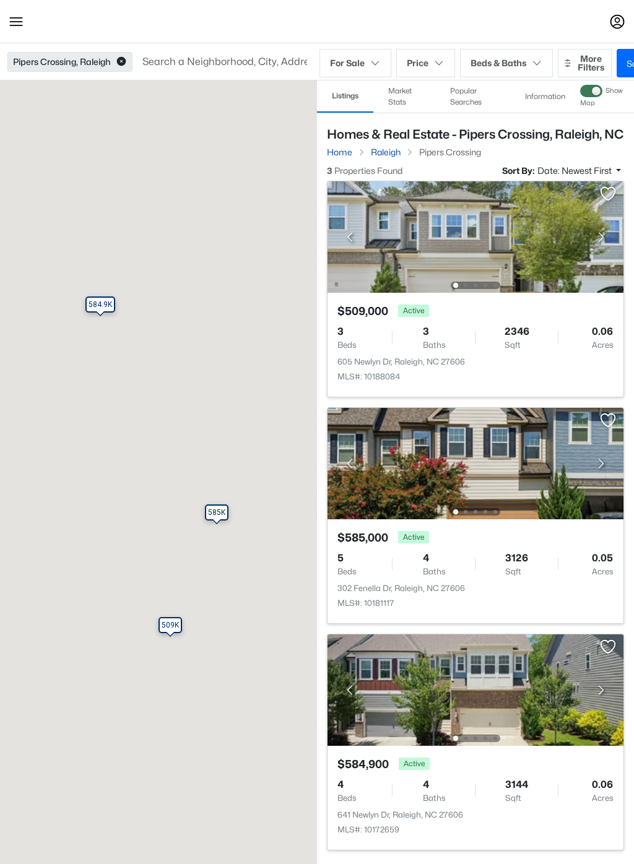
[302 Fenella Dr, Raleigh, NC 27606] (475, 463)
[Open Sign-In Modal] (617, 21)
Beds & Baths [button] (498, 63)
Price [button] (417, 63)
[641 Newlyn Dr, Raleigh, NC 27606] (475, 689)
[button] (16, 22)
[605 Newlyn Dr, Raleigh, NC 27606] (475, 236)
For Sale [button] (347, 63)
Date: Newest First (575, 170)
